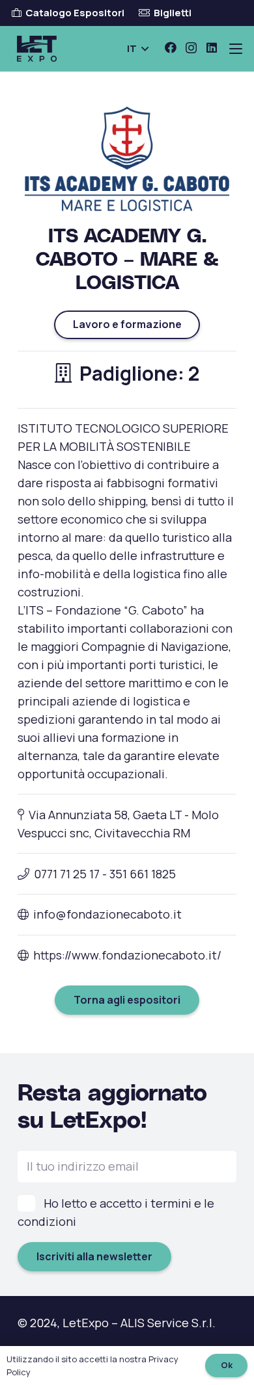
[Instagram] (191, 48)
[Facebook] (170, 47)
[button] (137, 48)
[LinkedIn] (211, 47)
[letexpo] (37, 49)
